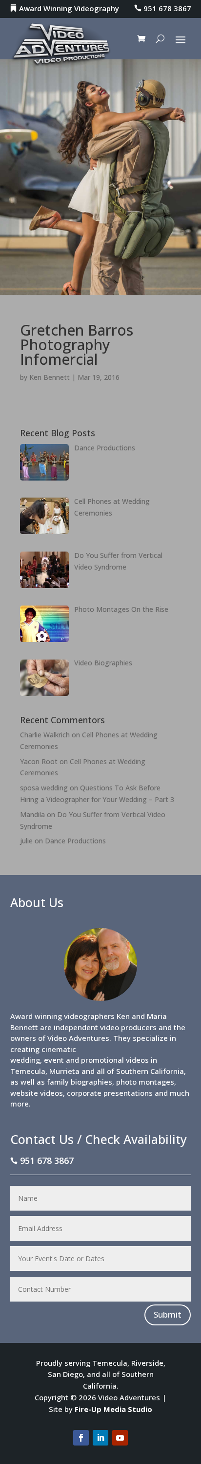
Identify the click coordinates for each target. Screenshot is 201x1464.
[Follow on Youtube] (120, 1438)
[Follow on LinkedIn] (100, 1438)
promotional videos (115, 1060)
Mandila (32, 814)
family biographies (79, 1082)
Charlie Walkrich (45, 734)
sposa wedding (44, 787)
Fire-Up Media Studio (113, 1409)
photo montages (145, 1082)
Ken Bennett (49, 377)
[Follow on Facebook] (81, 1438)
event (54, 1060)
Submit (167, 1314)
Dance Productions (75, 840)
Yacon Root (39, 761)
